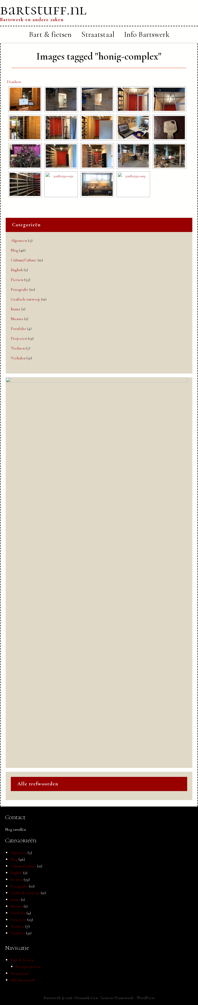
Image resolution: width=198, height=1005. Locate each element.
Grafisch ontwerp (25, 299)
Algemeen (19, 240)
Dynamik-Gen (86, 997)
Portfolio (18, 328)
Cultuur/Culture (24, 260)
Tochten (18, 348)
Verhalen (18, 358)
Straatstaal (19, 973)
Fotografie (19, 289)
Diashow (14, 81)
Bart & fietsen (22, 959)
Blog (14, 250)
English (17, 269)
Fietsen (17, 279)
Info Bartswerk (22, 980)
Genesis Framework (117, 997)
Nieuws (17, 318)
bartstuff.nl (43, 9)
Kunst (15, 309)
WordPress (146, 997)
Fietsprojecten (27, 966)
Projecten (19, 338)
